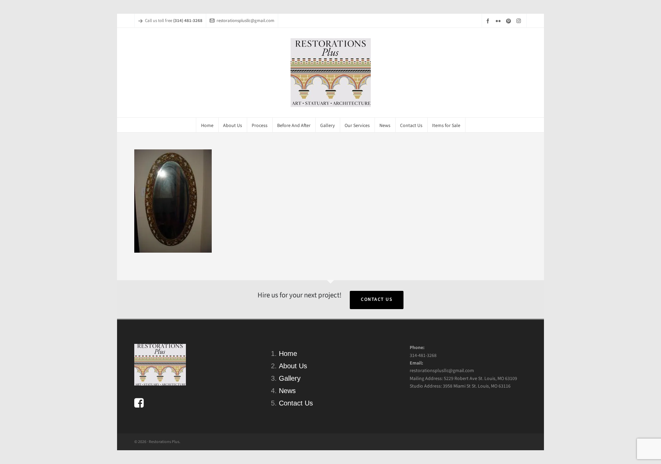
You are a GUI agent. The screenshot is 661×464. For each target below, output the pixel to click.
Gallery (290, 378)
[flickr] (499, 20)
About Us (293, 366)
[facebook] (488, 20)
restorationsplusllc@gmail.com (245, 20)
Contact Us (376, 299)
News (287, 390)
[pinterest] (509, 20)
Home (288, 353)
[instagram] (519, 20)
